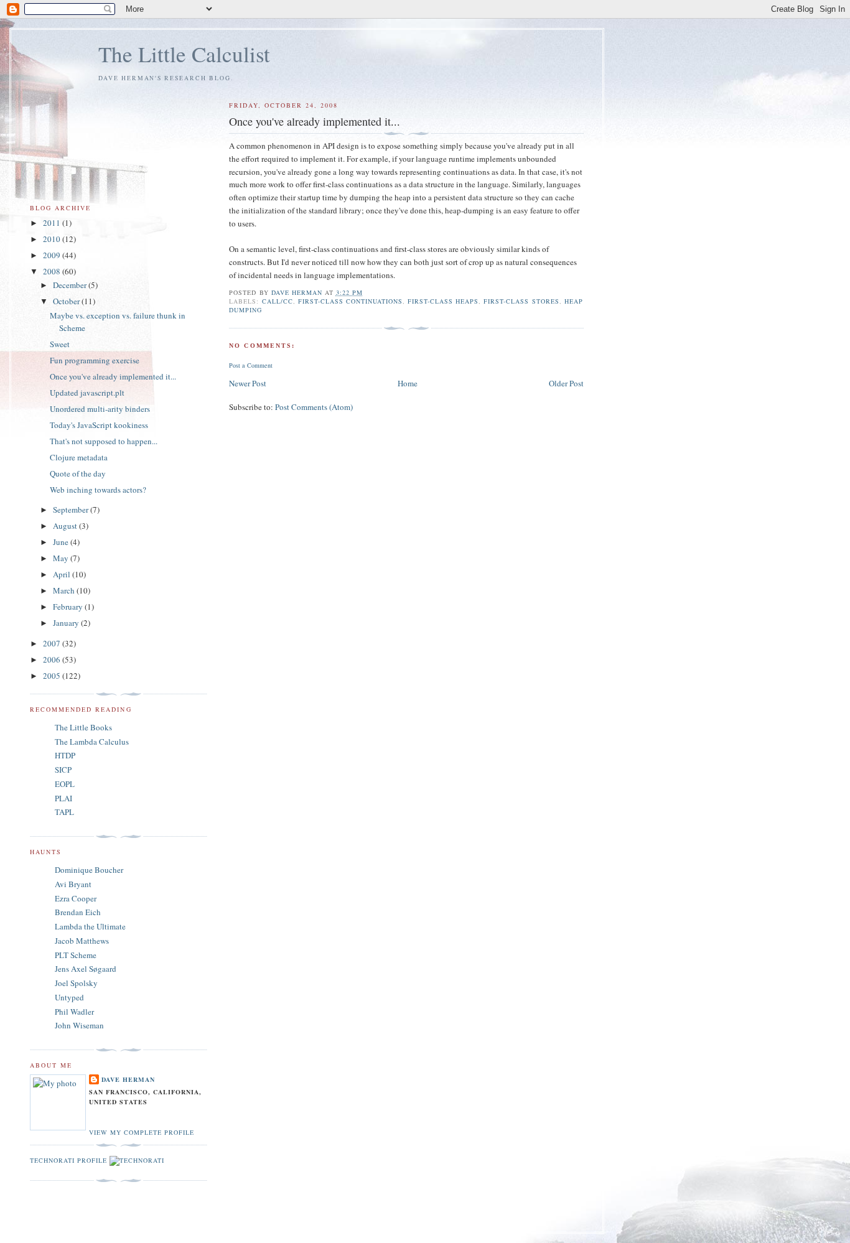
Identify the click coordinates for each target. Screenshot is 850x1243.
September (71, 509)
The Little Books (83, 727)
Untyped (69, 997)
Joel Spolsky (76, 983)
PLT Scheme (75, 955)
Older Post (566, 383)
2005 (52, 675)
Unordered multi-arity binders (100, 408)
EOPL (65, 783)
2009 (52, 255)
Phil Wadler (74, 1011)
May (61, 558)
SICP (63, 769)
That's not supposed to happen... (103, 441)
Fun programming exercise (94, 360)
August (66, 525)
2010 (52, 238)
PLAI (63, 798)
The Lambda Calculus (92, 741)
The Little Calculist (184, 53)
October (67, 301)
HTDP (65, 755)
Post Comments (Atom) (314, 406)
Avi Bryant (73, 884)
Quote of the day (78, 473)
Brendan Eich (78, 912)
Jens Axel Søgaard (85, 968)
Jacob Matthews (82, 940)
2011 (52, 222)
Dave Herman (128, 1079)
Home (408, 383)
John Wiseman (79, 1025)
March (65, 590)
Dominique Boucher (89, 869)
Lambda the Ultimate (90, 926)
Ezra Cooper (75, 898)
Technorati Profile (68, 1160)
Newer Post (247, 383)
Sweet (60, 344)
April (62, 574)
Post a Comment (251, 365)
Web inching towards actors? (98, 489)
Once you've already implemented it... (113, 376)
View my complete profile (141, 1132)
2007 (52, 643)
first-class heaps (443, 301)
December (70, 285)
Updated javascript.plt (87, 392)
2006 (52, 659)
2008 (52, 271)
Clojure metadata (79, 457)
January (67, 622)
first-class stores (521, 301)
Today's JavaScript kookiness (99, 425)
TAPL (64, 811)
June (61, 541)
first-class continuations (350, 301)
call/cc (277, 301)
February (69, 606)
